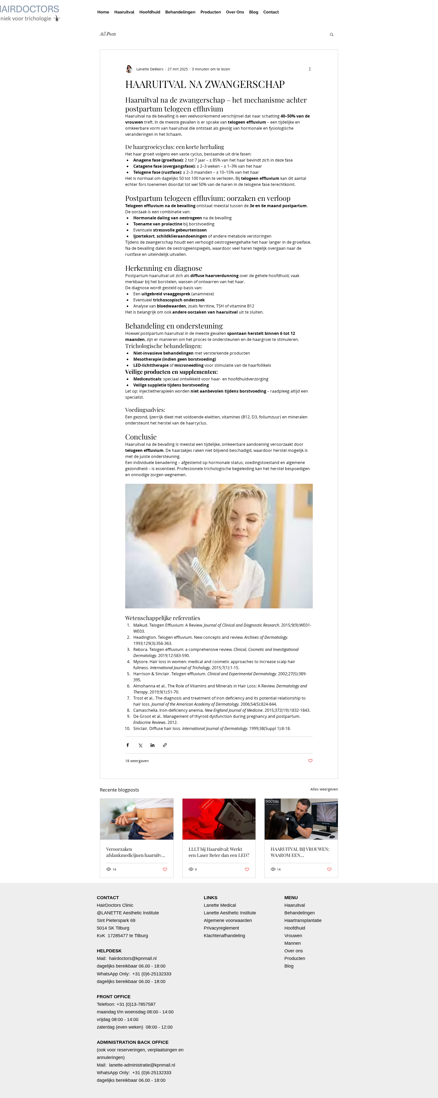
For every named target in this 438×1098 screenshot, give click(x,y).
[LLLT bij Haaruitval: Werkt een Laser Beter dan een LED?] (219, 819)
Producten (294, 958)
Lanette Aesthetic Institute (230, 912)
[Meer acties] (310, 69)
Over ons (293, 950)
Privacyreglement (221, 928)
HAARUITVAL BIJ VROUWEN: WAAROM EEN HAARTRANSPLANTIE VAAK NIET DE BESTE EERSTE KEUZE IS (300, 852)
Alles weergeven (324, 789)
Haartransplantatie (303, 920)
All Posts (108, 34)
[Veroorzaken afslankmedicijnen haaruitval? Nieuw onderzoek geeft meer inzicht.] (136, 819)
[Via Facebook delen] (127, 745)
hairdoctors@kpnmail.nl (133, 958)
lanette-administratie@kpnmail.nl (142, 1065)
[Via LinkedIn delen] (152, 745)
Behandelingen (299, 912)
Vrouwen (293, 935)
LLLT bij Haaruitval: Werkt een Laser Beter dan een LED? (219, 852)
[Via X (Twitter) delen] (140, 745)
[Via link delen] (164, 745)
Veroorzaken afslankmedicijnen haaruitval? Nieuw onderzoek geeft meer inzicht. (136, 852)
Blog (289, 966)
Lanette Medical (220, 905)
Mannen (292, 943)
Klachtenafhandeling (224, 935)
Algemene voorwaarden (228, 920)
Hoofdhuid (294, 928)
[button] (180, 12)
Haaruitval (294, 905)
